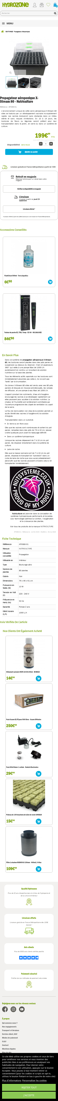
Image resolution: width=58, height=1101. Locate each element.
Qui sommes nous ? (9, 1023)
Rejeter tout (29, 1087)
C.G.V (4, 1041)
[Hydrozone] (15, 4)
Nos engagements (9, 1026)
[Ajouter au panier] (50, 282)
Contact (5, 1045)
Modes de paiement (10, 1038)
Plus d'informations (11, 1080)
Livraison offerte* (29, 209)
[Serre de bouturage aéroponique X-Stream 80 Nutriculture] (23, 82)
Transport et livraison (10, 1030)
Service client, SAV (9, 1034)
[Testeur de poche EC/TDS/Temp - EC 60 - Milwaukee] (29, 312)
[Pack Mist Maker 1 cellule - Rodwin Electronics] (29, 748)
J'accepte (29, 1095)
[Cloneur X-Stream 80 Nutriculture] (35, 82)
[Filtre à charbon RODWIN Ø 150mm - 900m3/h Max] (29, 843)
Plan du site (6, 1052)
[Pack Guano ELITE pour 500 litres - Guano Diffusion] (29, 700)
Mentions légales (9, 1049)
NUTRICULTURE (46, 526)
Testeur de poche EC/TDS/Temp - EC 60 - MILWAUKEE (23, 332)
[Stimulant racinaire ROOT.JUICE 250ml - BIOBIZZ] (29, 653)
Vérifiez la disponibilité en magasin (29, 189)
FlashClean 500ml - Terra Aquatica (16, 276)
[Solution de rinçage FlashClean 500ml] (29, 255)
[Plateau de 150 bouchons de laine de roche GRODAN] (29, 796)
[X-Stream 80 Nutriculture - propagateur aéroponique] (11, 82)
